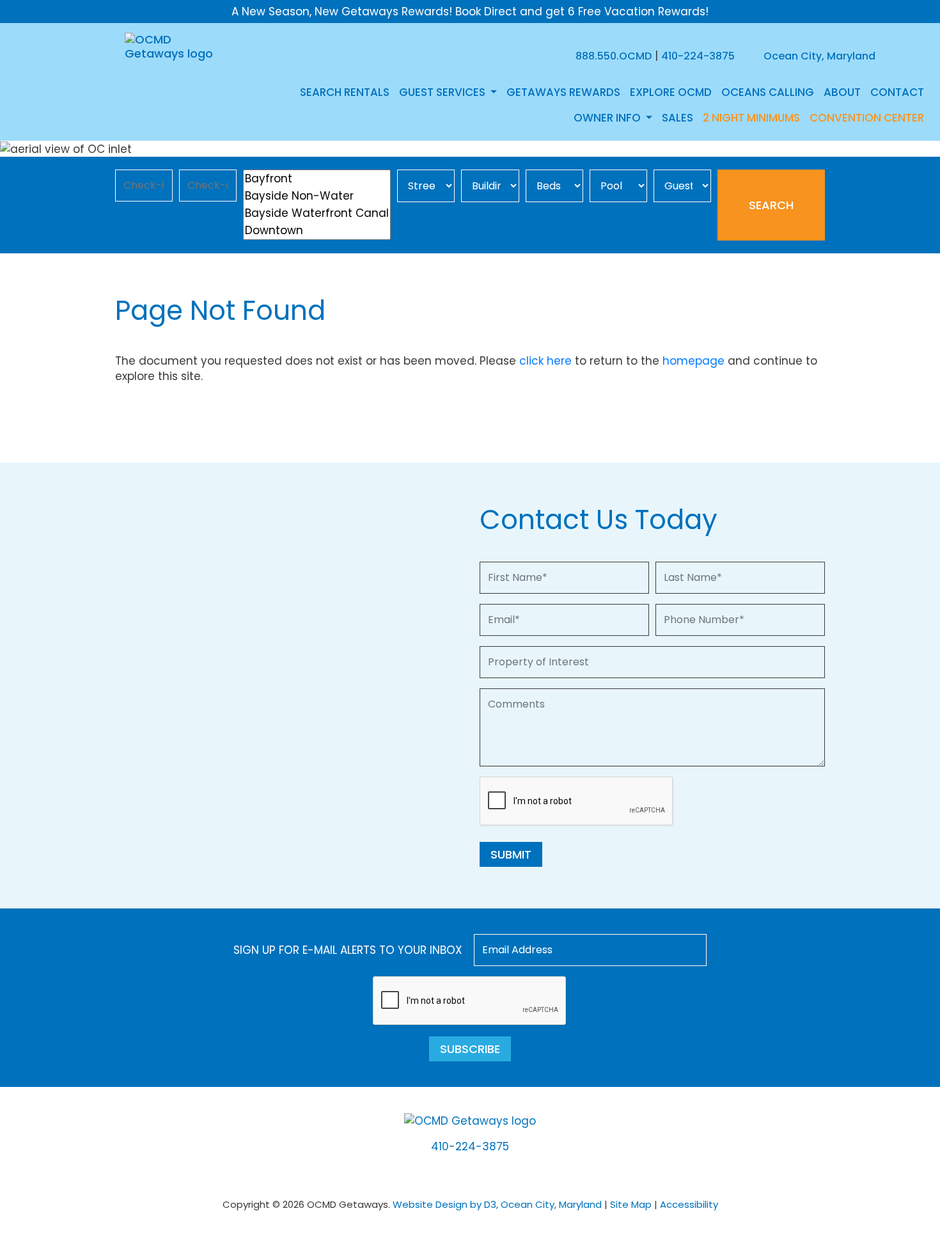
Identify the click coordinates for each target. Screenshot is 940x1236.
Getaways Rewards (563, 92)
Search (771, 205)
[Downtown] (317, 230)
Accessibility (689, 1204)
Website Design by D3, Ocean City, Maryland (497, 1204)
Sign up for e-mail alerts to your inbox (347, 950)
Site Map (631, 1204)
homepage (693, 360)
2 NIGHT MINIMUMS (751, 117)
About (842, 92)
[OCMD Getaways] (171, 46)
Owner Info (608, 117)
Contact (897, 92)
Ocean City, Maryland (818, 56)
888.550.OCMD (614, 56)
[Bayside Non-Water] (317, 196)
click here (545, 360)
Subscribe (470, 1049)
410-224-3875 (698, 56)
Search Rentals (344, 92)
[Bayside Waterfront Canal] (317, 213)
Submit (510, 854)
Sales (677, 117)
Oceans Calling (767, 92)
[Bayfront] (317, 178)
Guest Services (443, 92)
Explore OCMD (671, 92)
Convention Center (867, 117)
